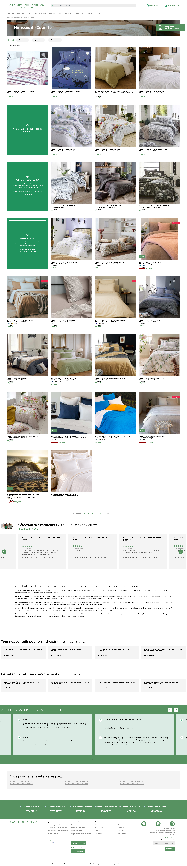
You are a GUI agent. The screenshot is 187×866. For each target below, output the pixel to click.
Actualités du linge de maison (58, 830)
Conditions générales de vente (165, 830)
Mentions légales (169, 828)
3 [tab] (95, 760)
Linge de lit (98, 822)
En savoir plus (27, 750)
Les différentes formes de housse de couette (113, 650)
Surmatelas (122, 833)
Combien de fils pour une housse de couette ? (23, 650)
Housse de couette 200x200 (132, 781)
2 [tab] (93, 760)
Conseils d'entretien (78, 827)
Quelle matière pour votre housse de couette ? (66, 650)
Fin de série (98, 833)
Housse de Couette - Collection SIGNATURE (90, 538)
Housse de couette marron (76, 784)
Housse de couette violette (21, 784)
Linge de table (99, 827)
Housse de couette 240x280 (77, 781)
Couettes (121, 825)
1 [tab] (90, 760)
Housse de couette (124, 822)
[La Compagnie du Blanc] (26, 5)
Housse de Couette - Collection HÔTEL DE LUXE (41, 538)
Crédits (172, 835)
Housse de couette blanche (132, 784)
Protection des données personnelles (162, 832)
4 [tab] (97, 760)
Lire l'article (28, 134)
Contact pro (78, 851)
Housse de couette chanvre (22, 781)
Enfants (97, 830)
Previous (4, 551)
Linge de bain (99, 825)
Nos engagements (54, 825)
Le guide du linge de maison (57, 827)
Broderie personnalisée (79, 825)
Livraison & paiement (53, 841)
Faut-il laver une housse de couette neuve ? (116, 682)
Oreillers (121, 830)
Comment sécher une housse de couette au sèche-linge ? (70, 682)
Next (180, 551)
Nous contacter (79, 843)
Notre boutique (53, 833)
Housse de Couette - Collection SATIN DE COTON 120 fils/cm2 (142, 538)
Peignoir (121, 827)
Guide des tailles (76, 830)
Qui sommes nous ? (54, 822)
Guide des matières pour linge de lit (81, 834)
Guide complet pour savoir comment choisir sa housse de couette (163, 650)
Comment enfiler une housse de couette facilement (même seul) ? (21, 682)
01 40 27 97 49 (78, 847)
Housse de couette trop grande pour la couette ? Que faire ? (161, 682)
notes (130, 864)
